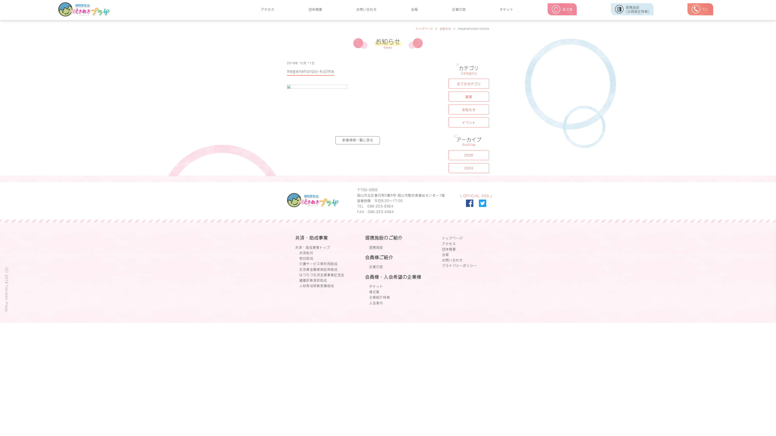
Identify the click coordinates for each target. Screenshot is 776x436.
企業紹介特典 (379, 297)
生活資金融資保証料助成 (318, 269)
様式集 (374, 291)
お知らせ (445, 28)
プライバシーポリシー (459, 265)
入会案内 (376, 302)
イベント (469, 122)
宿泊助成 (306, 258)
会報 (414, 9)
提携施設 (376, 247)
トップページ (424, 28)
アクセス (267, 9)
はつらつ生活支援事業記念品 (322, 274)
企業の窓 (459, 9)
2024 (468, 168)
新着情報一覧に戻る (357, 139)
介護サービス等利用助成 (318, 263)
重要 (468, 96)
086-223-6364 (380, 206)
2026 (468, 155)
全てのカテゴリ (469, 83)
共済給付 (306, 252)
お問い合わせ (366, 9)
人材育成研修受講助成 (316, 285)
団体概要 (315, 9)
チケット (506, 9)
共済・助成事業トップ (312, 247)
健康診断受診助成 (313, 280)
